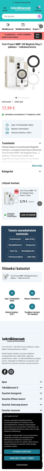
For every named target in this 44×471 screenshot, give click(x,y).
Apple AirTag (29, 239)
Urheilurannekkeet (16, 257)
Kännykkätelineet (15, 245)
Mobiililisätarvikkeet (23, 29)
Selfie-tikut (18, 102)
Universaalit (6, 102)
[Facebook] (5, 371)
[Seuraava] (41, 26)
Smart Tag (13, 251)
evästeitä (24, 422)
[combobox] (22, 16)
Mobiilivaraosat (8, 29)
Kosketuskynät (15, 239)
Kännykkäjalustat (28, 251)
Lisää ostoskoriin (28, 215)
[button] (22, 143)
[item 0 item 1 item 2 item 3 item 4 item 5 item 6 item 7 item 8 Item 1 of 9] (22, 72)
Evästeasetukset (22, 465)
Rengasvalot (30, 245)
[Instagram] (11, 371)
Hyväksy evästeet (22, 451)
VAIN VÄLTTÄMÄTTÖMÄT (22, 458)
